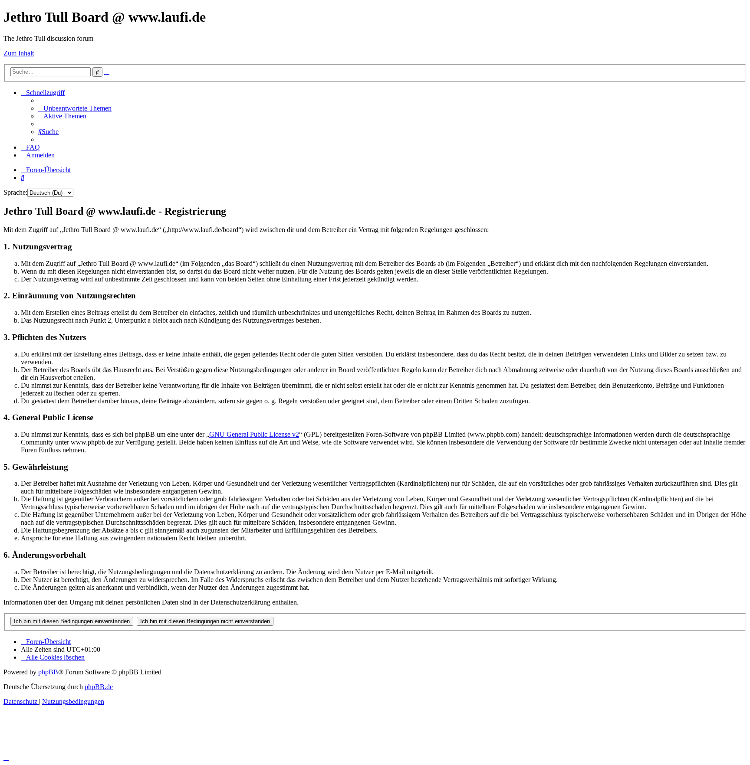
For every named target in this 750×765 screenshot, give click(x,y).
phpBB (48, 672)
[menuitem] (75, 108)
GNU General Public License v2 (254, 434)
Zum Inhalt (18, 53)
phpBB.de (99, 686)
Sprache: (15, 192)
